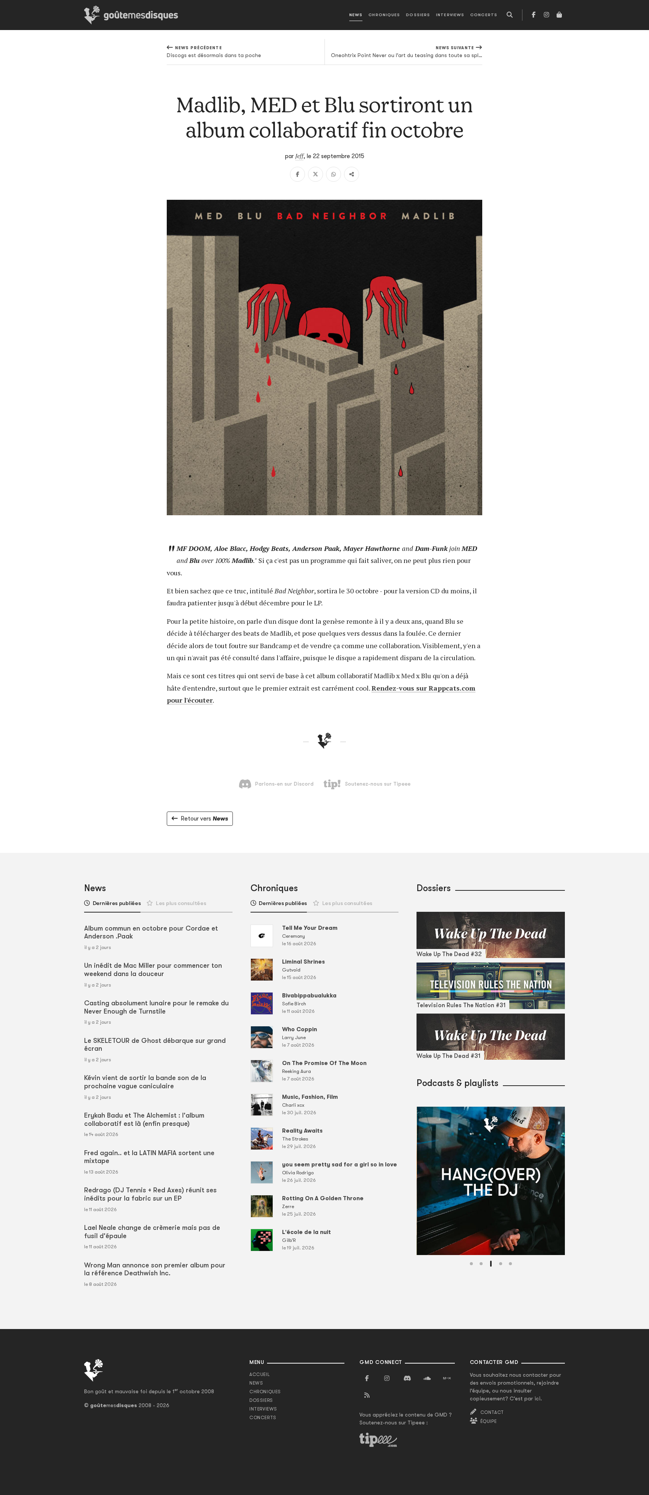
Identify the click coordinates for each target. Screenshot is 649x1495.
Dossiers (418, 14)
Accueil (259, 1374)
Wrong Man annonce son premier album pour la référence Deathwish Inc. (154, 1269)
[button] (471, 1264)
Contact (492, 1412)
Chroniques (384, 14)
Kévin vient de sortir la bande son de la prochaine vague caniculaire (145, 1082)
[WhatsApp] (333, 174)
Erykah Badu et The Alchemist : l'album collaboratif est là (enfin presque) (144, 1119)
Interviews (450, 14)
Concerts (483, 14)
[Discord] (407, 1378)
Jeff (299, 156)
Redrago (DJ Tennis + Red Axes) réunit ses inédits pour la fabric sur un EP (150, 1194)
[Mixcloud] (446, 1378)
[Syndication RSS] (366, 1395)
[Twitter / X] (315, 174)
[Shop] (559, 15)
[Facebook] (533, 15)
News (355, 14)
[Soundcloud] (427, 1378)
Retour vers (204, 818)
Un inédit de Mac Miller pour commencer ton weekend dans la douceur (153, 970)
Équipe (488, 1421)
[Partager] (351, 174)
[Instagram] (546, 15)
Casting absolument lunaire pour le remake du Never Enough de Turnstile (156, 1007)
